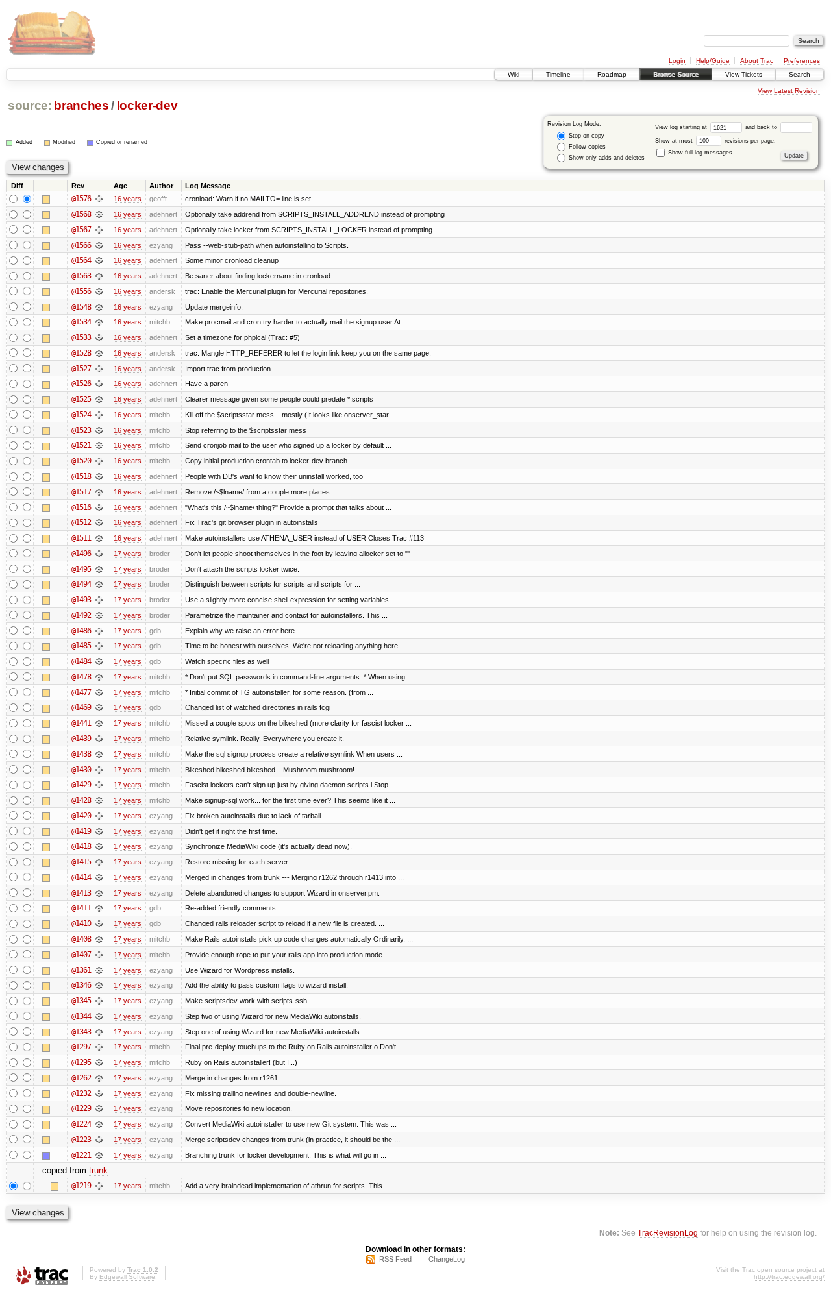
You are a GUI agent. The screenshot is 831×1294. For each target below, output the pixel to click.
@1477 (81, 692)
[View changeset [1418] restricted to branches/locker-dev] (99, 846)
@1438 (81, 754)
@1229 (81, 1108)
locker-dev (147, 105)
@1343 (81, 1031)
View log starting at (682, 127)
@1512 (81, 522)
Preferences (802, 60)
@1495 (81, 569)
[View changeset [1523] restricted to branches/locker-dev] (99, 430)
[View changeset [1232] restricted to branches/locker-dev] (99, 1093)
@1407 (81, 954)
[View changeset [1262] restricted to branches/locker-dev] (99, 1077)
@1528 (81, 353)
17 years (128, 553)
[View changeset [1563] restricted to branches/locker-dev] (99, 275)
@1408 (81, 939)
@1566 (81, 245)
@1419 (81, 831)
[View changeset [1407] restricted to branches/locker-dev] (99, 954)
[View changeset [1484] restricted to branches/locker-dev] (99, 661)
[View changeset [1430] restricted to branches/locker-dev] (99, 769)
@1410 (81, 923)
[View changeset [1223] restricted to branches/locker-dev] (99, 1139)
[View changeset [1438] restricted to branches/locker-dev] (99, 754)
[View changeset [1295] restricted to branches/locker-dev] (99, 1062)
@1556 (81, 291)
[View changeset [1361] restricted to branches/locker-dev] (99, 970)
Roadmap (611, 74)
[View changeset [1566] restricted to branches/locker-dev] (99, 245)
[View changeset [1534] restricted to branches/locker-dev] (99, 321)
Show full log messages (699, 152)
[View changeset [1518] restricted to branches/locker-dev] (99, 476)
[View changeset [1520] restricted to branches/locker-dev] (99, 460)
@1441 (81, 722)
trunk (98, 1170)
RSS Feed (395, 1259)
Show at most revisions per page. (715, 141)
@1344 (81, 1016)
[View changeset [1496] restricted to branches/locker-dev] (99, 553)
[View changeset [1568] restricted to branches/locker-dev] (99, 214)
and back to (762, 127)
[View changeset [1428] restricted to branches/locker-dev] (99, 800)
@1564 (81, 260)
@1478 (81, 676)
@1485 (81, 645)
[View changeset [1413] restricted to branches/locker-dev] (99, 892)
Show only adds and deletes (606, 157)
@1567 (81, 229)
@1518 (81, 476)
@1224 (81, 1124)
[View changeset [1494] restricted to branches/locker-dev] (99, 584)
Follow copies (586, 146)
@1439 (81, 738)
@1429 (81, 784)
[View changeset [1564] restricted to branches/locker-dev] (99, 260)
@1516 (81, 507)
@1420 (81, 815)
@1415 (81, 861)
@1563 (81, 275)
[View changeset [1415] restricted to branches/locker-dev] (99, 861)
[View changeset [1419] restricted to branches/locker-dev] (99, 831)
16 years (128, 198)
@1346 (81, 985)
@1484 (81, 661)
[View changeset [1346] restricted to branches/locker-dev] (99, 985)
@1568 (81, 214)
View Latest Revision (789, 90)
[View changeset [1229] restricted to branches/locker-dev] (99, 1108)
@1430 (81, 769)
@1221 (81, 1155)
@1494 (81, 584)
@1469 (81, 707)
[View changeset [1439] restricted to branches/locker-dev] (99, 738)
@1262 (81, 1077)
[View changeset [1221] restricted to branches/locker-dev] (99, 1155)
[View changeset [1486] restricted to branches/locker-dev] (99, 630)
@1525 (81, 399)
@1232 (81, 1093)
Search (799, 74)
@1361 (81, 970)
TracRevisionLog (668, 1232)
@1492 (81, 615)
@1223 (81, 1139)
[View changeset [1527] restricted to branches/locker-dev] (99, 368)
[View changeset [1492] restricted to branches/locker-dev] (99, 615)
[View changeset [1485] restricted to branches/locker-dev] (99, 645)
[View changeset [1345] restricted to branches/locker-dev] (99, 1000)
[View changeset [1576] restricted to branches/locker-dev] (99, 198)
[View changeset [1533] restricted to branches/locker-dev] (99, 337)
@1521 (81, 445)
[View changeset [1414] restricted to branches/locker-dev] (99, 877)
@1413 (81, 892)
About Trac (756, 60)
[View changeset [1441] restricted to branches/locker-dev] (99, 722)
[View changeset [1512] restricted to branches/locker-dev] (99, 522)
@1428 (81, 800)
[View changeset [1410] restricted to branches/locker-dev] (99, 923)
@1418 (81, 846)
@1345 (81, 1000)
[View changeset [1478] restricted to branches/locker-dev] (99, 676)
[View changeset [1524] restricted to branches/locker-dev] (99, 414)
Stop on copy (585, 135)
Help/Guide (713, 60)
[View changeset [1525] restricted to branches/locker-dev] (99, 399)
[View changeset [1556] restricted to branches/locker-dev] (99, 291)
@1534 (81, 321)
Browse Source (676, 74)
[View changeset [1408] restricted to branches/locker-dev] (99, 939)
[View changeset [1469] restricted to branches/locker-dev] (99, 707)
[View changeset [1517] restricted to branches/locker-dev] (99, 491)
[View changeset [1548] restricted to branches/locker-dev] (99, 306)
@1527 (81, 368)
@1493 (81, 599)
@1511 (81, 538)
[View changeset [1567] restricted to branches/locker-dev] (99, 229)
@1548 (81, 306)
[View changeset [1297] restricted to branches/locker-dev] (99, 1046)
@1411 (81, 907)
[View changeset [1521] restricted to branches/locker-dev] (99, 445)
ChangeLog (446, 1259)
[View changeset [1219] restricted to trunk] (99, 1185)
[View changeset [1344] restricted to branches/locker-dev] (99, 1016)
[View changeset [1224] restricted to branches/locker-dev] (99, 1124)
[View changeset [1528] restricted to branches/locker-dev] (99, 353)
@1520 (81, 460)
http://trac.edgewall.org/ (789, 1276)
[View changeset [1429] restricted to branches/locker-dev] (99, 784)
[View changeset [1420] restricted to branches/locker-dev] (99, 815)
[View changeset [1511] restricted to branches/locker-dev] (99, 538)
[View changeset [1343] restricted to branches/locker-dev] (99, 1031)
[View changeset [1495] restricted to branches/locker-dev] (99, 569)
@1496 (81, 553)
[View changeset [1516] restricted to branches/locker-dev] (99, 507)
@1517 (81, 491)
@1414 (81, 877)
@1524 (81, 414)
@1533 (81, 337)
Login (677, 60)
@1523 (81, 430)
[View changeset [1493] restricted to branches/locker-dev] (99, 599)
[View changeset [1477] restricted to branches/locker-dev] (99, 692)
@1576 (81, 198)
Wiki (513, 74)
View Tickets (743, 74)
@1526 (81, 383)
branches (81, 105)
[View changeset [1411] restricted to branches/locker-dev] (99, 907)
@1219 (81, 1185)
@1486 (81, 630)
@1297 (81, 1046)
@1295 (81, 1062)
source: (30, 105)
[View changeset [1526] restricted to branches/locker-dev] (99, 383)
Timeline (558, 74)
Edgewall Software (127, 1276)
